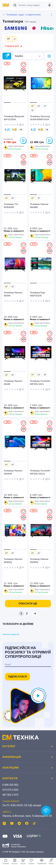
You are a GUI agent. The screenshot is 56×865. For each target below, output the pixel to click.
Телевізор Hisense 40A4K (13, 382)
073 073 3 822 (10, 790)
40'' (32, 106)
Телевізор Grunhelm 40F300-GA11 (40, 382)
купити (23, 140)
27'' (45, 106)
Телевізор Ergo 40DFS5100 (37, 294)
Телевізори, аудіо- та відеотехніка (23, 14)
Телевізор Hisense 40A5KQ (13, 560)
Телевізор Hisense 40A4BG (39, 205)
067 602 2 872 (10, 794)
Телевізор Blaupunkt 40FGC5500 (14, 118)
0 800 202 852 (10, 785)
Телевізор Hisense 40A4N (13, 294)
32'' (32, 110)
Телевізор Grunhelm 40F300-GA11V (40, 472)
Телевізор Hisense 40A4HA (13, 472)
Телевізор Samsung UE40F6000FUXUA (40, 118)
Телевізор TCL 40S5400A (11, 205)
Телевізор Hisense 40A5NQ (39, 560)
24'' (38, 106)
